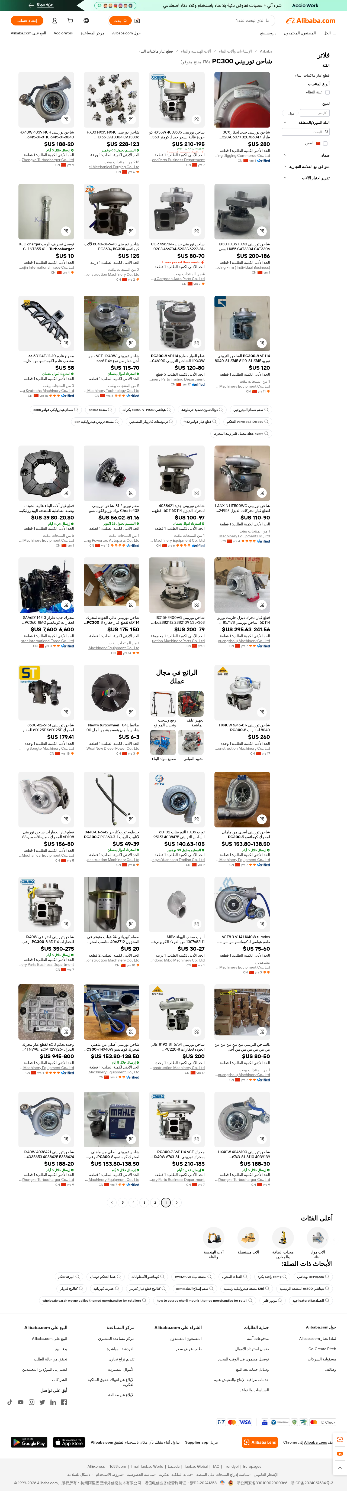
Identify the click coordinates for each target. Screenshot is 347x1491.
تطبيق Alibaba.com (107, 1442)
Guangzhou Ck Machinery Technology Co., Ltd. (111, 390)
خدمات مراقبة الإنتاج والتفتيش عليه (241, 1380)
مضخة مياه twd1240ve (190, 1277)
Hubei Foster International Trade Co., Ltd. (46, 641)
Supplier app (196, 1442)
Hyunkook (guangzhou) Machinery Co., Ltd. (242, 641)
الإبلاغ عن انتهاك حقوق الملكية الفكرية (111, 1382)
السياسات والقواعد (254, 1390)
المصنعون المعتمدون (186, 1338)
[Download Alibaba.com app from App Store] (69, 1442)
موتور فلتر (270, 1300)
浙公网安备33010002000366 (262, 1483)
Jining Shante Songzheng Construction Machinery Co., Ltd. (242, 748)
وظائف (330, 1369)
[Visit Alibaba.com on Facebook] (64, 1402)
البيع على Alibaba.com (49, 1338)
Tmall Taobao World (147, 1466)
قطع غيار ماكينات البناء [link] (156, 51)
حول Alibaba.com (321, 1327)
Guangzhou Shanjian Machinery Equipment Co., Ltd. (111, 648)
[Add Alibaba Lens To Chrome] (260, 1442)
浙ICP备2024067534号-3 (312, 1483)
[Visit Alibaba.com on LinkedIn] (53, 1402)
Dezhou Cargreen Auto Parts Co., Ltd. (177, 279)
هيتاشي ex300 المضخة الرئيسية (302, 1289)
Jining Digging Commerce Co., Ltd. (242, 155)
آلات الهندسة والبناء (196, 51)
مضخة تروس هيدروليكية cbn (94, 422)
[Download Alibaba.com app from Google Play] (29, 1442)
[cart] (70, 21)
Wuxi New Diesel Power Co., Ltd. (112, 748)
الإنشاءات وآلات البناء (235, 51)
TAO (215, 1466)
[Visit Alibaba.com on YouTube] (20, 1402)
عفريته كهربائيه (104, 1289)
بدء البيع (61, 1349)
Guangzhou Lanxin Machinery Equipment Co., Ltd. (242, 536)
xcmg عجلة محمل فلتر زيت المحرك (238, 434)
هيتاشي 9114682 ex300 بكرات (144, 410)
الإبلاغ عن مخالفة (121, 1395)
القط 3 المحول (232, 1277)
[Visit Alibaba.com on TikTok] (10, 1402)
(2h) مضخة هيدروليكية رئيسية (244, 1289)
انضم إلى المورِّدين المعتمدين (44, 1369)
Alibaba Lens (315, 1442)
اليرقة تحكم (66, 1277)
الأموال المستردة (121, 1369)
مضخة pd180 (98, 410)
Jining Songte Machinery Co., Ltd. (46, 748)
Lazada (173, 1466)
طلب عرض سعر (189, 1349)
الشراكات (59, 1380)
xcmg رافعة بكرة (269, 1277)
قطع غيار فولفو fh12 (197, 422)
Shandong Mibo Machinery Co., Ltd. (177, 960)
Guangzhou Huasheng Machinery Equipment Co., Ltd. (242, 859)
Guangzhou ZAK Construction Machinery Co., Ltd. (111, 274)
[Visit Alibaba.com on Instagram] (31, 1402)
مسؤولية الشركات (322, 1359)
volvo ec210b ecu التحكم (245, 422)
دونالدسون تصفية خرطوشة (199, 410)
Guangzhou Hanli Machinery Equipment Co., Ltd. (46, 540)
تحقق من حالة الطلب (50, 1359)
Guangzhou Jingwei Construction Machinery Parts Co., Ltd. (177, 641)
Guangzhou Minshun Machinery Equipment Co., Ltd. (177, 540)
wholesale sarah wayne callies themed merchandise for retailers (92, 1300)
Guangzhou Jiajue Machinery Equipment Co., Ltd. (242, 386)
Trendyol (231, 1466)
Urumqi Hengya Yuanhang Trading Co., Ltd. (177, 859)
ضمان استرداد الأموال (252, 1349)
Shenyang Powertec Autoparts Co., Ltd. (111, 540)
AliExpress (96, 1466)
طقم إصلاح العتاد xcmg (192, 1289)
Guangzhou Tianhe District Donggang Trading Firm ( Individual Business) (242, 267)
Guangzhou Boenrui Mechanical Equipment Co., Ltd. (46, 855)
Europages (252, 1466)
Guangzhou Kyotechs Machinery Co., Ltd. (46, 390)
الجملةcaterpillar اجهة (308, 1300)
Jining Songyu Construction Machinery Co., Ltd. (111, 859)
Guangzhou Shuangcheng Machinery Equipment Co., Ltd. (242, 967)
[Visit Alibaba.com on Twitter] (42, 1402)
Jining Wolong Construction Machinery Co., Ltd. (111, 960)
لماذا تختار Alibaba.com (317, 1338)
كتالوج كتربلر (69, 1289)
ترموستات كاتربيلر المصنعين (148, 422)
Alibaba (266, 51)
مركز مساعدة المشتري (116, 1338)
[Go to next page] (112, 1202)
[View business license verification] (222, 1483)
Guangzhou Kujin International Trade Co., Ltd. (46, 267)
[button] (137, 20)
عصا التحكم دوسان (103, 1277)
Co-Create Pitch (322, 1349)
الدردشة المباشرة (120, 1349)
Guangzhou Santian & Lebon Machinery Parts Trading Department (177, 379)
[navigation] (306, 628)
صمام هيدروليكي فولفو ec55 (53, 410)
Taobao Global (196, 1466)
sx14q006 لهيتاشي (310, 1277)
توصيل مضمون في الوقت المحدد (243, 1359)
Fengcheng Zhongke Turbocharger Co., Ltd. (46, 160)
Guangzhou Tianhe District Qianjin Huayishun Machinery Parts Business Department (177, 160)
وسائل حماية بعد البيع (252, 1369)
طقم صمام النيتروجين (248, 410)
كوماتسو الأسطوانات (145, 1277)
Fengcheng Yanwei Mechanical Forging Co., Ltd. (111, 167)
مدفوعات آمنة (258, 1338)
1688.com (118, 1466)
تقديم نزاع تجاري (121, 1359)
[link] (340, 1439)
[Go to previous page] (177, 1202)
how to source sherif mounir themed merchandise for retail (202, 1300)
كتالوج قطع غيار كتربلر (145, 1289)
